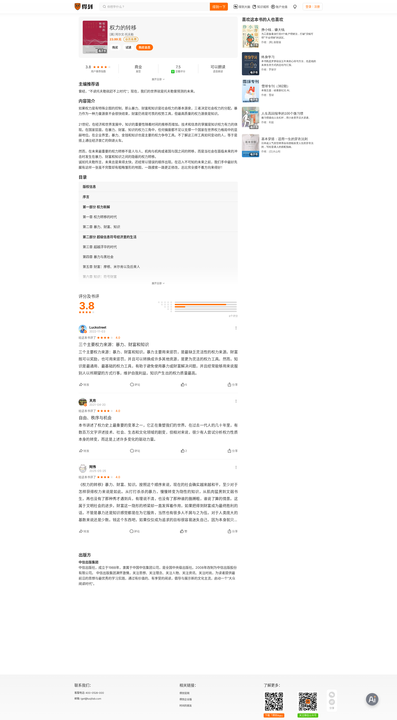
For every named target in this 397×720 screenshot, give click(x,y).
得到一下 (219, 7)
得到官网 (184, 693)
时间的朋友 (185, 705)
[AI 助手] (372, 699)
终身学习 (268, 57)
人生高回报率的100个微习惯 (282, 113)
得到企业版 (185, 699)
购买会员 (144, 47)
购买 (115, 47)
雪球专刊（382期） (275, 86)
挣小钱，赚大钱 (273, 29)
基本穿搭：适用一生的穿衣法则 (284, 139)
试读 (128, 47)
